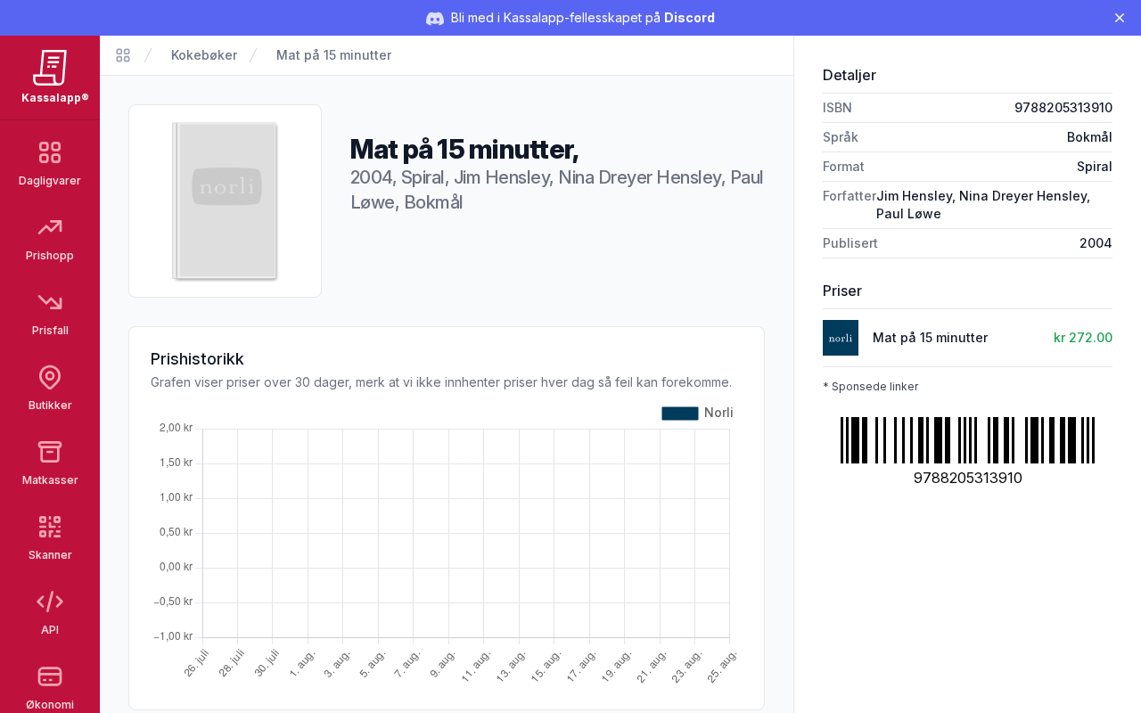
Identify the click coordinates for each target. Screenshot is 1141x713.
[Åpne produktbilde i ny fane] (225, 201)
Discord (689, 17)
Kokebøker (204, 54)
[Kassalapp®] (123, 55)
